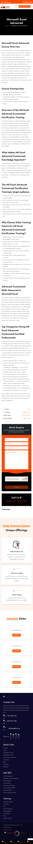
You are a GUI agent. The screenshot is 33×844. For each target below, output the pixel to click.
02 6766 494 (11, 716)
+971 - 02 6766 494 (6, 1)
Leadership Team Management (11, 778)
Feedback (5, 767)
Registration (24, 6)
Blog (4, 762)
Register (16, 635)
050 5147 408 (11, 721)
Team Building (6, 783)
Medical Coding (7, 818)
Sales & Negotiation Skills (9, 792)
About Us (5, 748)
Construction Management (9, 757)
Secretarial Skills (7, 790)
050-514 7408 (22, 501)
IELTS (4, 816)
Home (7, 26)
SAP (4, 806)
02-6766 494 (10, 501)
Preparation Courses (8, 752)
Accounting (6, 759)
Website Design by (7, 830)
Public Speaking (7, 780)
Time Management (8, 776)
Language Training (7, 802)
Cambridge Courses (8, 755)
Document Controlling (8, 785)
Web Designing (7, 811)
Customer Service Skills (9, 788)
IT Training (6, 804)
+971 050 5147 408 (27, 1)
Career (5, 750)
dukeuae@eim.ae (14, 728)
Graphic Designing (7, 809)
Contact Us (6, 764)
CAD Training (6, 813)
